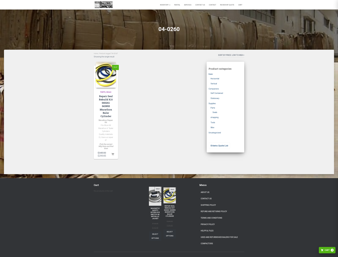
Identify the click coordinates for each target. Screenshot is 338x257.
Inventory (164, 5)
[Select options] (112, 154)
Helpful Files (207, 231)
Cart (240, 5)
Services (187, 5)
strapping (215, 117)
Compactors (214, 89)
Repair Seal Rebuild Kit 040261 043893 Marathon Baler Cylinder (106, 106)
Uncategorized (215, 133)
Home (96, 53)
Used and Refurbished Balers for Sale (219, 237)
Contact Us (200, 5)
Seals (108, 92)
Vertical (214, 84)
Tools (213, 122)
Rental (177, 5)
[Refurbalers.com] (104, 4)
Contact (212, 5)
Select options (155, 236)
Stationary (215, 98)
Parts (102, 92)
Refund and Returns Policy (214, 211)
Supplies (212, 103)
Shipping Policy (208, 205)
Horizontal (215, 79)
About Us (205, 192)
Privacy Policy (208, 224)
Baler (211, 74)
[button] (169, 5)
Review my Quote (227, 5)
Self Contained (217, 93)
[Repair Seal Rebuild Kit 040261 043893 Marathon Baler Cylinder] (106, 75)
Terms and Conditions (211, 218)
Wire (212, 127)
